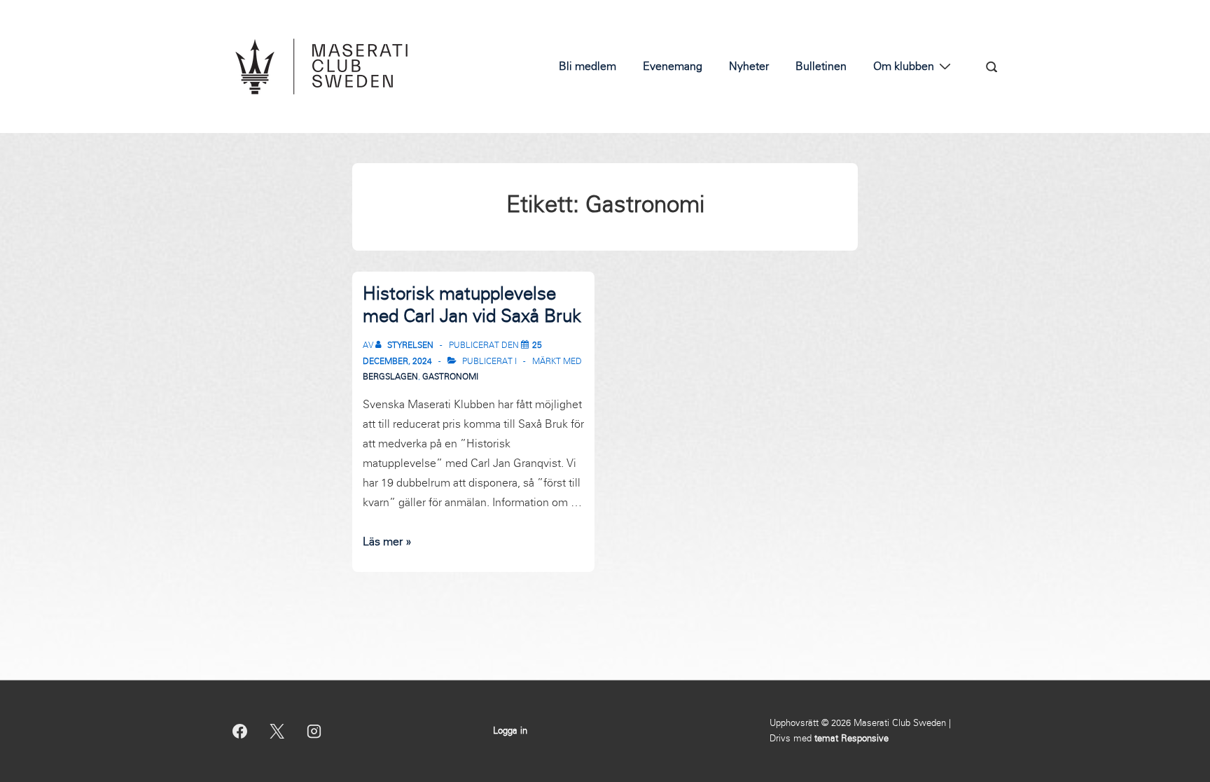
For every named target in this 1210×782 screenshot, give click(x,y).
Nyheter (749, 66)
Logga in (510, 730)
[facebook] (240, 731)
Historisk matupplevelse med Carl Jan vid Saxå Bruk (472, 305)
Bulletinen (821, 66)
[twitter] (277, 731)
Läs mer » (387, 541)
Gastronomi (450, 377)
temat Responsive (851, 738)
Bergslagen (390, 377)
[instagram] (314, 731)
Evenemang (672, 66)
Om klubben (903, 66)
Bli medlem (587, 66)
